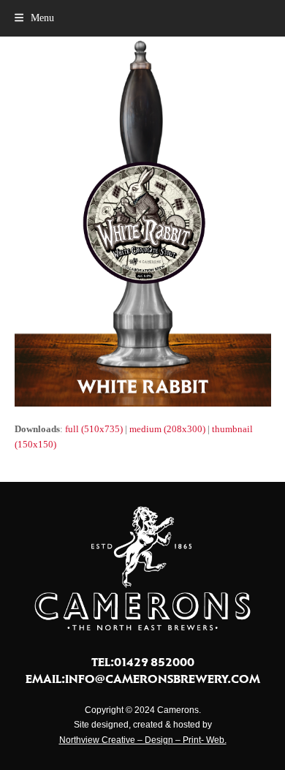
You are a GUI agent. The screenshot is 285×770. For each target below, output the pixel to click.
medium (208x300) (167, 428)
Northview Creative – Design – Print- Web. (143, 740)
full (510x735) (94, 428)
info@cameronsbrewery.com (162, 678)
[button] (34, 17)
